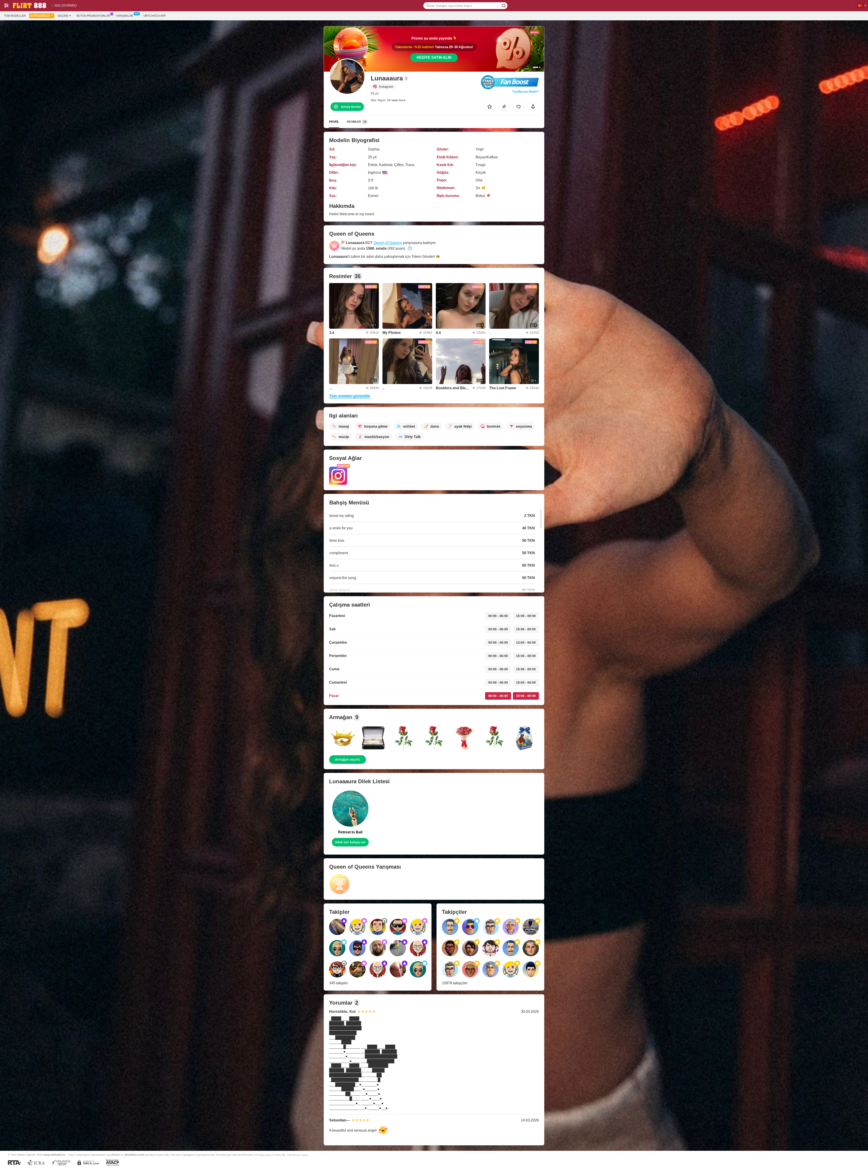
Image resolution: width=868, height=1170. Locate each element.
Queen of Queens (388, 243)
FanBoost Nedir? (526, 91)
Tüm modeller (15, 15)
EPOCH (115, 1155)
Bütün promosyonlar (93, 15)
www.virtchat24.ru (54, 1154)
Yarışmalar (124, 15)
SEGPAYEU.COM (134, 1155)
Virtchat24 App (154, 15)
